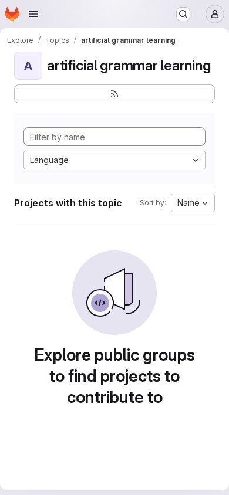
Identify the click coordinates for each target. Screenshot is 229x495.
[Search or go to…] (183, 14)
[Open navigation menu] (33, 14)
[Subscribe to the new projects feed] (114, 93)
